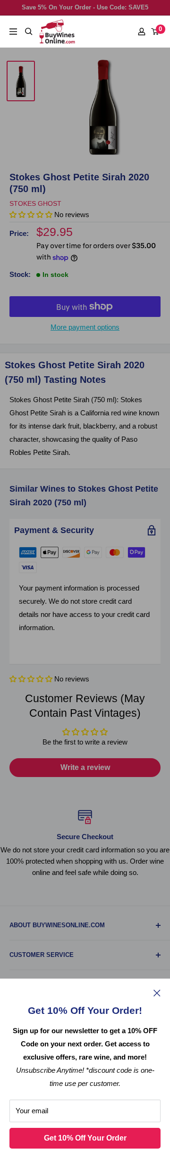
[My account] (141, 31)
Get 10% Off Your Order (85, 1138)
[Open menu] (13, 31)
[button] (30, 679)
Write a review (85, 767)
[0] (155, 31)
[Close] (157, 992)
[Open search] (29, 31)
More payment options (85, 327)
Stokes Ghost (35, 203)
